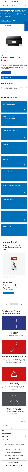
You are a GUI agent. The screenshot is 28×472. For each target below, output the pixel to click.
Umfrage (26, 26)
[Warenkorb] (2, 2)
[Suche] (6, 2)
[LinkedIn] (14, 465)
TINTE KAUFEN (6, 72)
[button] (7, 304)
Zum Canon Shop (9, 293)
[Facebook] (6, 465)
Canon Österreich (13, 462)
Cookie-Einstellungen (14, 458)
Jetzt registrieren (6, 20)
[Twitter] (17, 465)
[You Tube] (21, 465)
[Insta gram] (10, 465)
